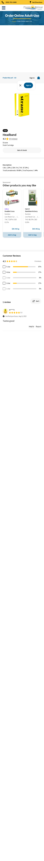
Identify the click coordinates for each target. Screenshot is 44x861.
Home (14, 21)
